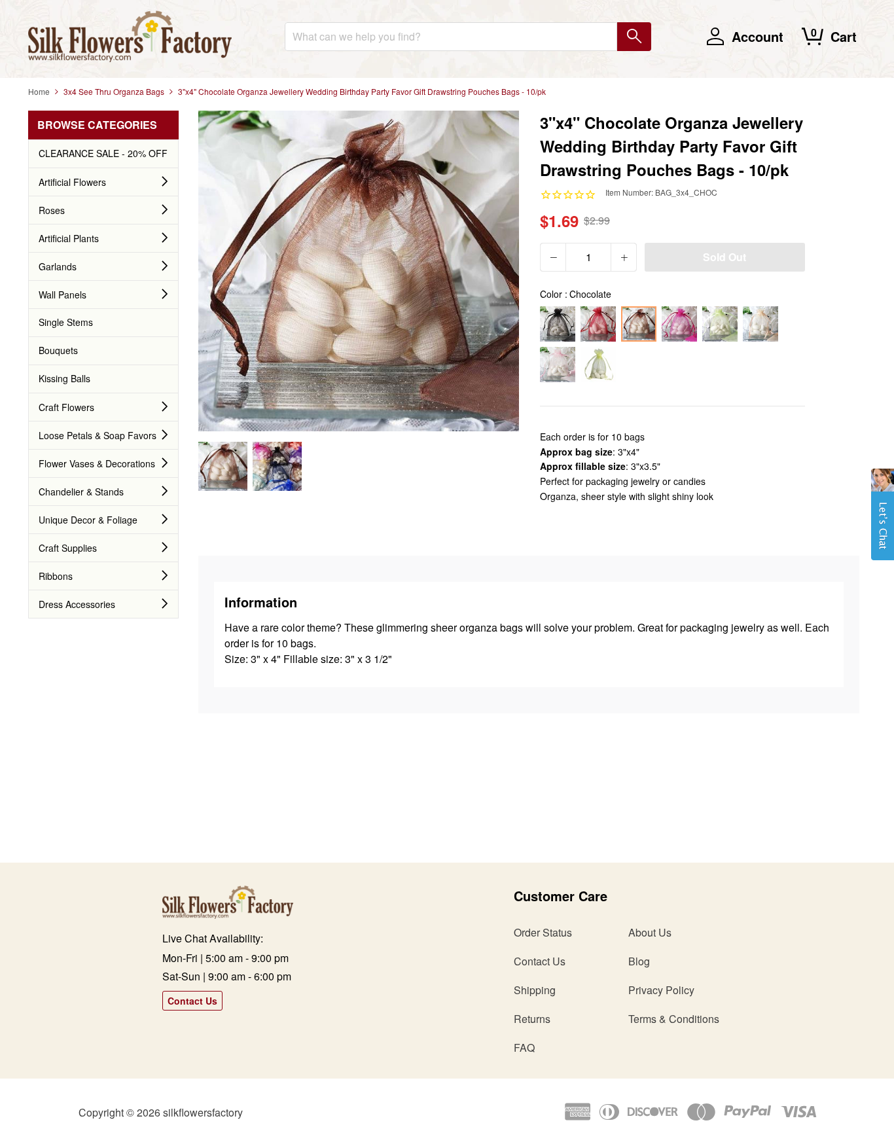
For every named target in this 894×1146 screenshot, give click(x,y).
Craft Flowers (66, 407)
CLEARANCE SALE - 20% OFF (103, 153)
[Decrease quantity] (553, 257)
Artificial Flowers (72, 181)
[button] (882, 521)
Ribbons (56, 575)
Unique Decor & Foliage (88, 519)
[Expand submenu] (165, 182)
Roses (52, 210)
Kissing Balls (64, 378)
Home (39, 91)
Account (757, 36)
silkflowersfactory (203, 1112)
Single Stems (66, 322)
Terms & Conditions (673, 1018)
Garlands (58, 266)
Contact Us (192, 1000)
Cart (844, 36)
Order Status (543, 932)
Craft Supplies (68, 547)
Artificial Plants (69, 238)
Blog (639, 961)
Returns (532, 1018)
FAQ (524, 1047)
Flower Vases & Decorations (97, 463)
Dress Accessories (77, 604)
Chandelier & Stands (81, 491)
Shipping (535, 989)
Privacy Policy (661, 989)
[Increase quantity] (624, 257)
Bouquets (58, 350)
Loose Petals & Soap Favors (97, 435)
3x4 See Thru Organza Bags (113, 91)
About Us (649, 932)
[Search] (634, 36)
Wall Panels (62, 294)
